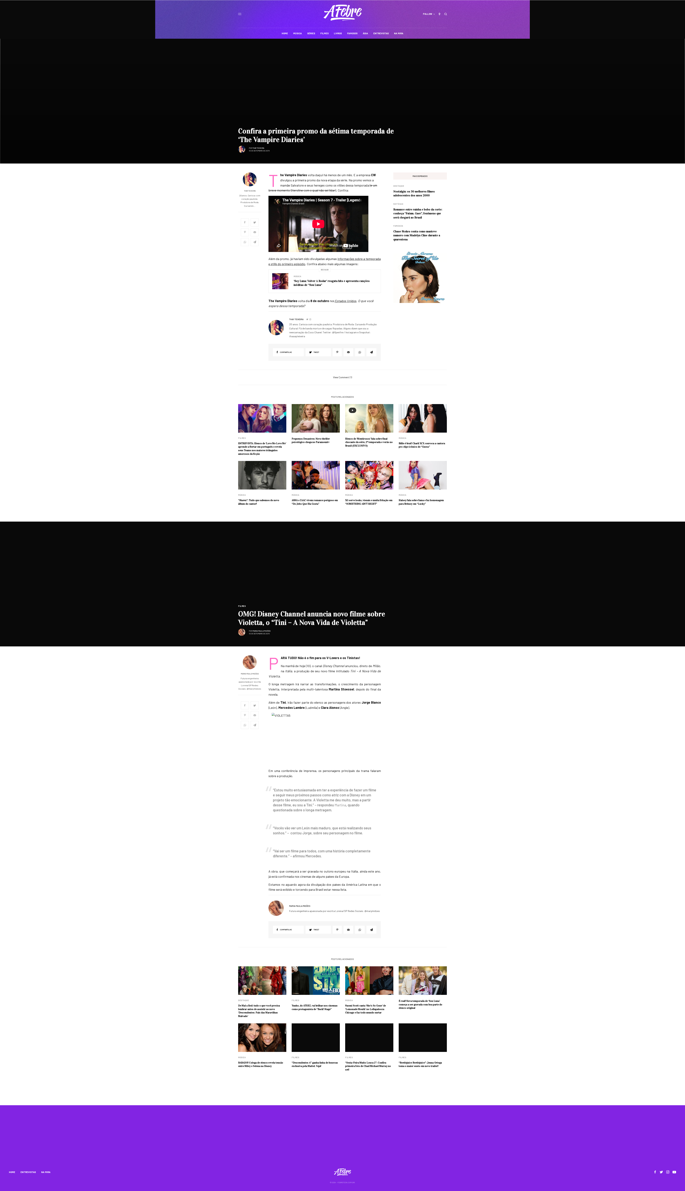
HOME (12, 1172)
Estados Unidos (345, 301)
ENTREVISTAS (28, 1172)
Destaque (398, 186)
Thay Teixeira (258, 148)
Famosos (398, 226)
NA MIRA (45, 1172)
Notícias (398, 204)
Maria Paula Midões (262, 631)
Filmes (242, 438)
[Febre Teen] (342, 13)
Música (297, 276)
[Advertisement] (342, 1139)
